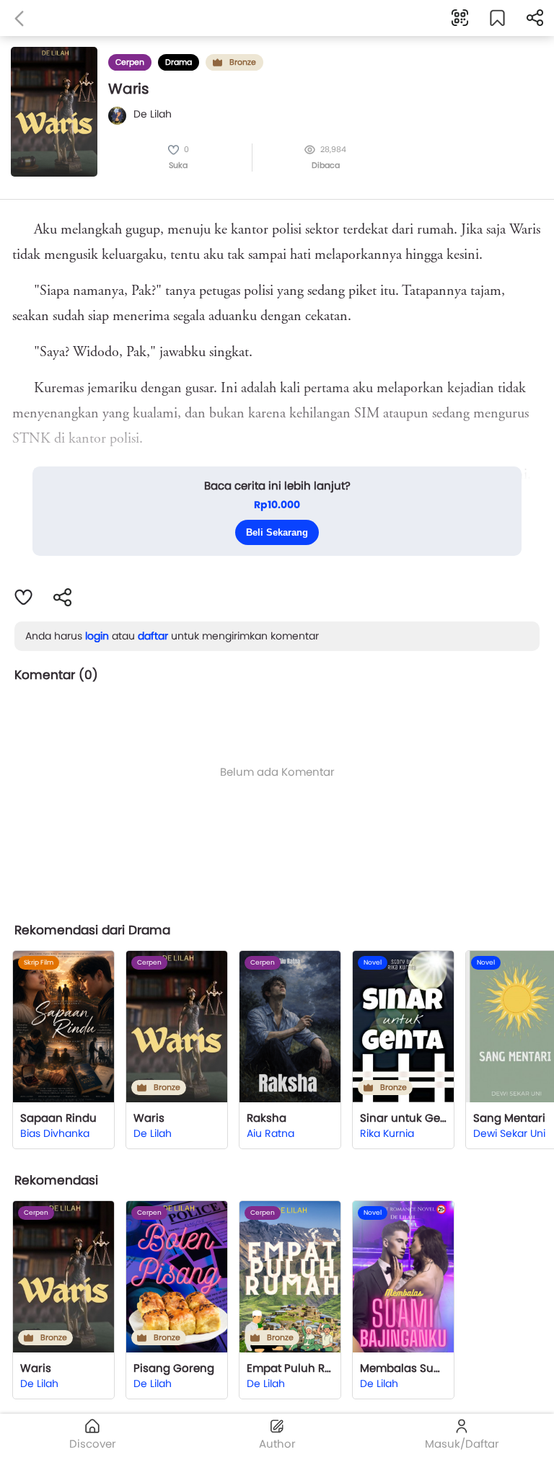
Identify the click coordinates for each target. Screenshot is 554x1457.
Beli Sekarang (277, 532)
